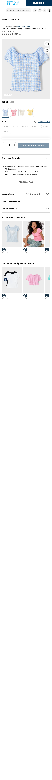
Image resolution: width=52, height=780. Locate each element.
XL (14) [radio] (45, 127)
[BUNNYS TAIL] (21, 113)
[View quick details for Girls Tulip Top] (25, 297)
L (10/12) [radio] (35, 127)
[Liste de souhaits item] (40, 12)
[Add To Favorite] (47, 51)
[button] (40, 10)
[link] (35, 10)
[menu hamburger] (3, 10)
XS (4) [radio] (5, 127)
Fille (12, 19)
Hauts (19, 19)
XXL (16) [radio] (6, 132)
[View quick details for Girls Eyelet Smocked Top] (25, 250)
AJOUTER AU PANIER (33, 146)
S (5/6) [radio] (15, 127)
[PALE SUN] (30, 113)
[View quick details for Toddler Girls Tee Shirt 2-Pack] (4, 297)
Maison (4, 19)
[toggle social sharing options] (47, 44)
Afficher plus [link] (26, 182)
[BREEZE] (5, 113)
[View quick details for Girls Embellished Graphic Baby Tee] (4, 250)
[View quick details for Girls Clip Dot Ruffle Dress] (47, 250)
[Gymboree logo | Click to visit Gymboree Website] (39, 3)
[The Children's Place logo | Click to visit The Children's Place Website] (13, 3)
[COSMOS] (13, 113)
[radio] (5, 113)
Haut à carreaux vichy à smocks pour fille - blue (24, 29)
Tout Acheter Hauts (23, 27)
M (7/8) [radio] (25, 127)
